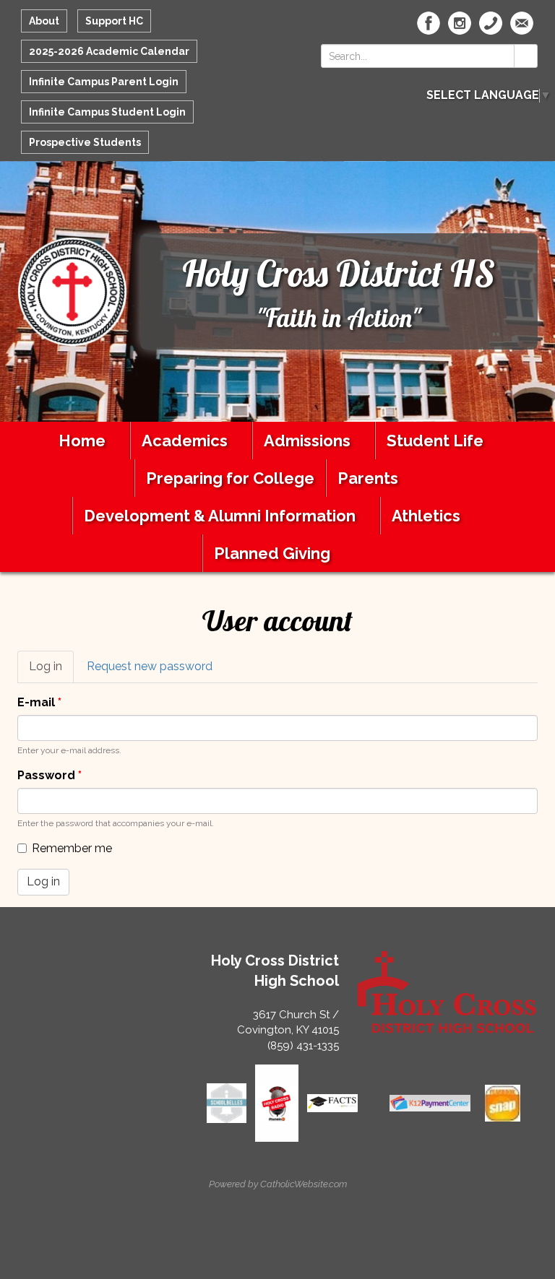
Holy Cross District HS (338, 273)
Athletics (426, 515)
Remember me (72, 848)
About (44, 21)
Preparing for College (230, 478)
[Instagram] (459, 23)
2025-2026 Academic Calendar (109, 51)
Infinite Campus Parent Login (103, 81)
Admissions (307, 440)
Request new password (149, 666)
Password (49, 775)
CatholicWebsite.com (303, 1184)
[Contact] (490, 23)
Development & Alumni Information (220, 515)
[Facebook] (428, 23)
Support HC (114, 21)
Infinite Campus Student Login (107, 112)
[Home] (72, 291)
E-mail (39, 702)
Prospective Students (85, 142)
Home (82, 440)
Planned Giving (272, 553)
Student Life (435, 440)
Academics (185, 440)
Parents (367, 478)
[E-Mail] (521, 23)
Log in (51, 671)
